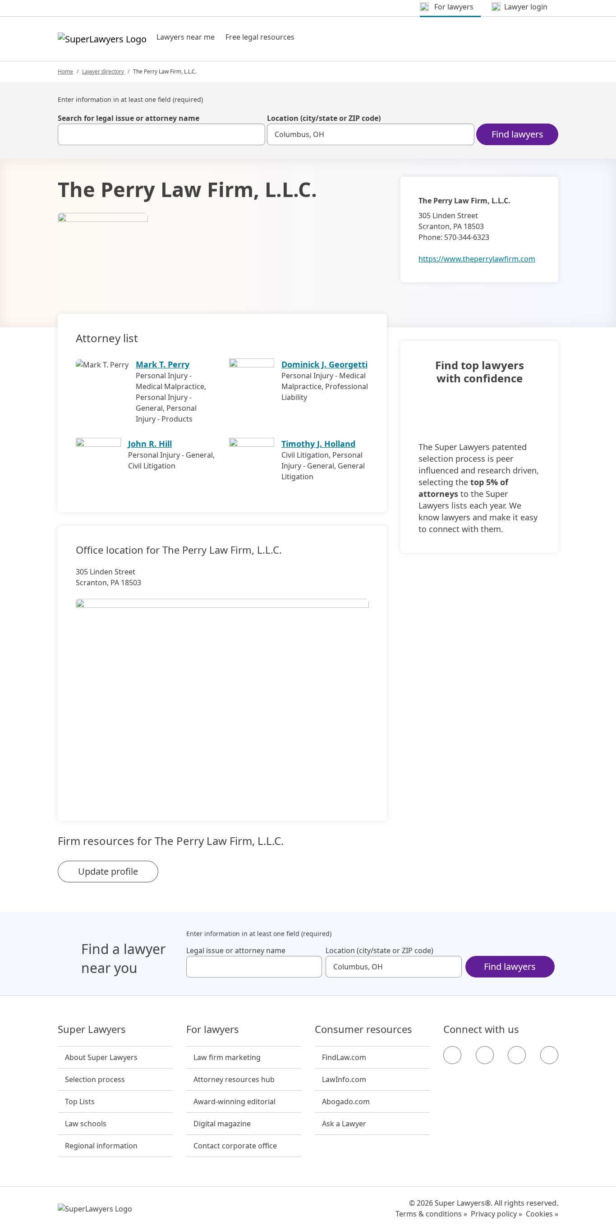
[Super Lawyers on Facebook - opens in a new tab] (452, 1055)
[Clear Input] (254, 134)
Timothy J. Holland (318, 443)
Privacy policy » (496, 1214)
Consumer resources (363, 1029)
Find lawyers (517, 134)
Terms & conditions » (431, 1214)
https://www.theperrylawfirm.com (476, 259)
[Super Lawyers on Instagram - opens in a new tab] (485, 1055)
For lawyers (212, 1029)
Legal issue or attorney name (235, 950)
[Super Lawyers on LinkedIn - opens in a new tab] (549, 1055)
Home (65, 71)
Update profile (108, 871)
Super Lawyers (92, 1029)
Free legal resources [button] (259, 37)
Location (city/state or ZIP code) (324, 118)
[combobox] (161, 134)
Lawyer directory (103, 71)
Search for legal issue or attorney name (128, 118)
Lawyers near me (185, 37)
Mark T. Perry (162, 364)
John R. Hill (150, 443)
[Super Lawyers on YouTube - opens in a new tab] (517, 1055)
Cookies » (542, 1214)
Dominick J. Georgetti (324, 364)
